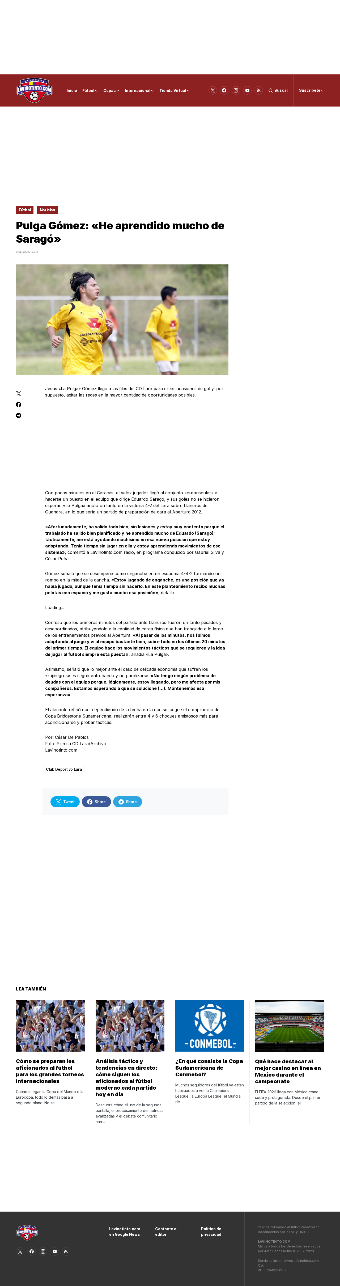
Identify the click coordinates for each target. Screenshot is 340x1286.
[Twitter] (213, 90)
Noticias (47, 210)
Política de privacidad (211, 1231)
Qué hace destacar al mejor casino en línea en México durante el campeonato (288, 1071)
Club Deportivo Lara (64, 769)
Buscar (281, 90)
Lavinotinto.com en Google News (124, 1231)
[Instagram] (236, 90)
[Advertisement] (170, 37)
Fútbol (25, 210)
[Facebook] (224, 90)
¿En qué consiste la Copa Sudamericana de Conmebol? (209, 1068)
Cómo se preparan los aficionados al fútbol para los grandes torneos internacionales (50, 1071)
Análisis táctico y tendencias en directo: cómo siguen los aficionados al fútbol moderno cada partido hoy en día (127, 1078)
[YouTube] (247, 90)
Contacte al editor (166, 1231)
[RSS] (258, 90)
